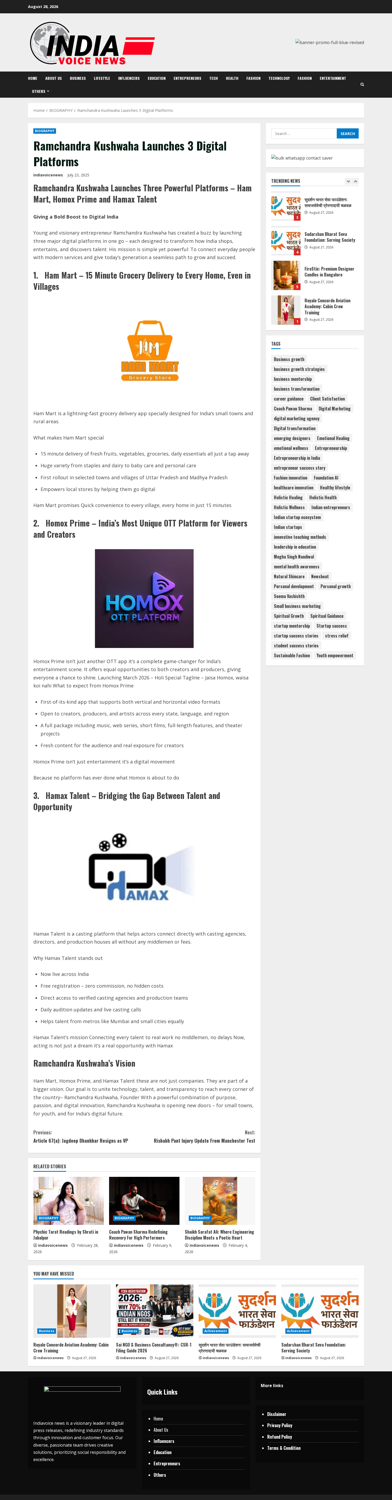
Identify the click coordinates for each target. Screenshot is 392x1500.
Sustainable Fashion (292, 655)
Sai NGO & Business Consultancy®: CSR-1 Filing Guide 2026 (153, 1347)
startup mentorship (292, 626)
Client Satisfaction (327, 398)
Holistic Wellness (289, 507)
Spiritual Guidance (326, 616)
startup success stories (296, 635)
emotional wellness (291, 448)
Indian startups (288, 527)
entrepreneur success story (299, 468)
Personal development (294, 586)
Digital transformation (294, 428)
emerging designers (292, 438)
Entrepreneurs (187, 78)
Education (157, 78)
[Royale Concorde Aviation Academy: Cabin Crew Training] (72, 1311)
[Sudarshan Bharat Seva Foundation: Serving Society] (320, 1311)
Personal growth (336, 586)
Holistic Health (323, 497)
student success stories (296, 645)
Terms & (275, 1448)
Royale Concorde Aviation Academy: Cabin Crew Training (286, 294)
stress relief (337, 635)
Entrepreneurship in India (297, 458)
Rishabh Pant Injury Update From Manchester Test (204, 1136)
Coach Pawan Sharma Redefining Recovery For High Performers (138, 1235)
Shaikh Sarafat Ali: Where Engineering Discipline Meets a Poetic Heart (219, 1235)
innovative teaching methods (300, 537)
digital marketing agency (296, 418)
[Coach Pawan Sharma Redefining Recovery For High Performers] (144, 1201)
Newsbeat (320, 576)
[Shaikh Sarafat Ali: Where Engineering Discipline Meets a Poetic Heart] (220, 1201)
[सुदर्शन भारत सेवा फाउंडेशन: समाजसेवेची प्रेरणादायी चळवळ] (237, 1311)
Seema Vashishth (289, 596)
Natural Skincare (289, 576)
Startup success (332, 626)
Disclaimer (276, 1414)
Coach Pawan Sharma (293, 408)
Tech (213, 78)
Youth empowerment (335, 655)
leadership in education (295, 547)
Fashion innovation (290, 477)
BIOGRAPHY (44, 131)
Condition (292, 1448)
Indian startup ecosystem (297, 517)
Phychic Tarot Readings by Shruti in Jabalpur (65, 1235)
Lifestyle (102, 78)
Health (232, 78)
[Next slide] (355, 181)
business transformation (296, 389)
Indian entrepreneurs (330, 507)
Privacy (274, 1425)
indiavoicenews (48, 174)
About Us (53, 78)
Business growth (289, 359)
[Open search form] (362, 84)
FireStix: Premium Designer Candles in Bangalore (286, 260)
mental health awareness (296, 566)
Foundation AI (326, 477)
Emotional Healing (333, 438)
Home (32, 78)
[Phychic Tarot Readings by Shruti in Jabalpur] (68, 1201)
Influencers (129, 78)
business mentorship (293, 379)
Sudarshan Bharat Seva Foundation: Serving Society (286, 225)
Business (78, 78)
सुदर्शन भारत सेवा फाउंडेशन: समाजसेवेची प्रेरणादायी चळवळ (230, 1347)
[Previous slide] (348, 181)
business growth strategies (299, 369)
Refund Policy (279, 1437)
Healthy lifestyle (335, 487)
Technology (279, 78)
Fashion (253, 78)
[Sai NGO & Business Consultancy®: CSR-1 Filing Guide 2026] (154, 1311)
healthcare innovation (293, 487)
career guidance (288, 398)
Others (38, 91)
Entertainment (333, 78)
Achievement (215, 1331)
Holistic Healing (288, 497)
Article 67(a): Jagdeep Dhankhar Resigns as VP (80, 1136)
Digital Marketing (335, 408)
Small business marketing (297, 606)
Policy (287, 1425)
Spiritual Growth (289, 616)
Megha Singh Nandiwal (294, 556)
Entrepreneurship (331, 448)
